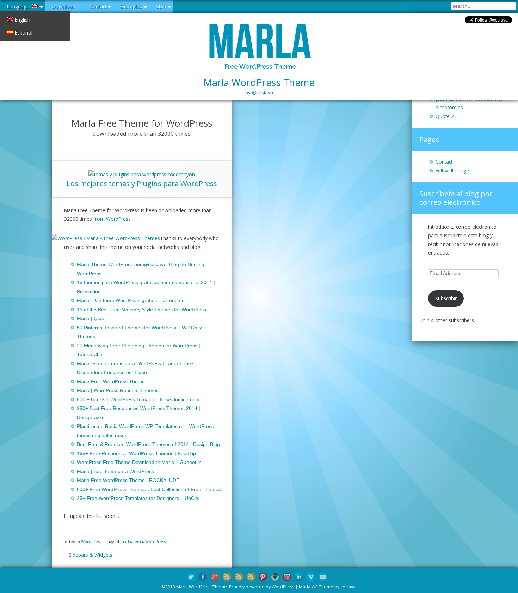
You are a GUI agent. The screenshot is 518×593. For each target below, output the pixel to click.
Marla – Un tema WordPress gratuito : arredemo (131, 300)
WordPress (91, 541)
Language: (19, 6)
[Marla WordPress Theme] (259, 47)
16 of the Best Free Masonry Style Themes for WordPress (141, 309)
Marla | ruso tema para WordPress (115, 471)
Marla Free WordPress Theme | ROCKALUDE (128, 480)
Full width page (452, 170)
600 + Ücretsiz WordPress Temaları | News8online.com (138, 399)
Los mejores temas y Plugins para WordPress (142, 183)
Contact (98, 6)
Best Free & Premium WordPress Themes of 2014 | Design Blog (148, 444)
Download (63, 6)
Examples (131, 6)
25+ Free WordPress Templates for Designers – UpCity (138, 498)
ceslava (348, 587)
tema (138, 541)
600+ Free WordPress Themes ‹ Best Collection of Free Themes (149, 489)
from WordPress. (112, 218)
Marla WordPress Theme (259, 86)
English (21, 19)
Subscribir (446, 298)
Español (22, 32)
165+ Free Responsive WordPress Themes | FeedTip (136, 453)
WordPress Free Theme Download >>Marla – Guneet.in (139, 462)
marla (125, 541)
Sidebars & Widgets (87, 554)
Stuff (161, 6)
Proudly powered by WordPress (261, 587)
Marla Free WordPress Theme (111, 381)
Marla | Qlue (90, 318)
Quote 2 (445, 116)
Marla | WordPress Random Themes (118, 390)
